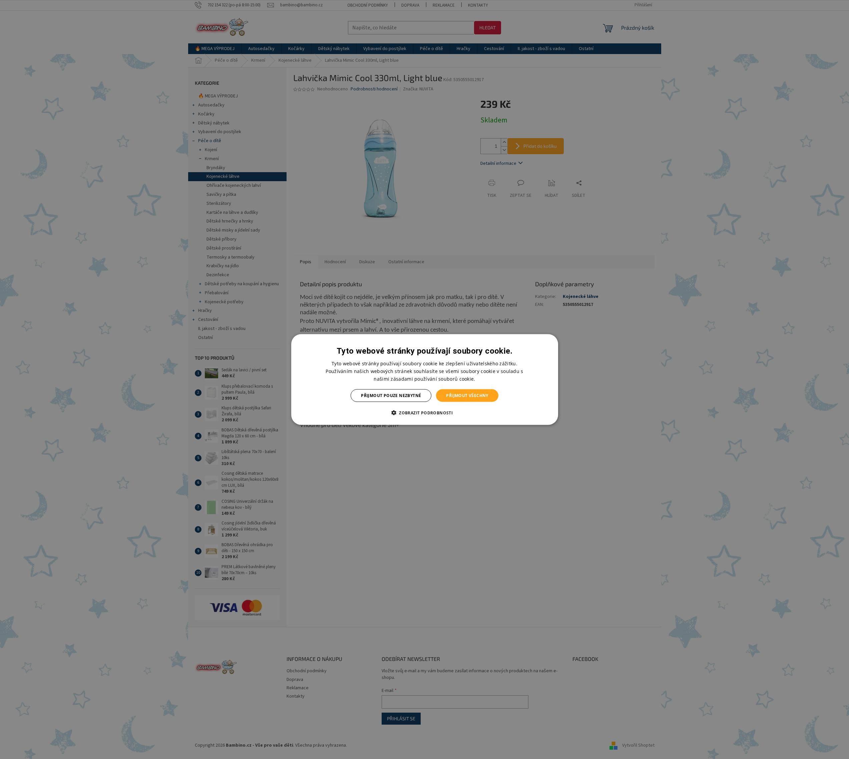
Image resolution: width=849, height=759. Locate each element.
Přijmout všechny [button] (467, 395)
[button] (424, 413)
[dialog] (424, 379)
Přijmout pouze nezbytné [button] (391, 395)
